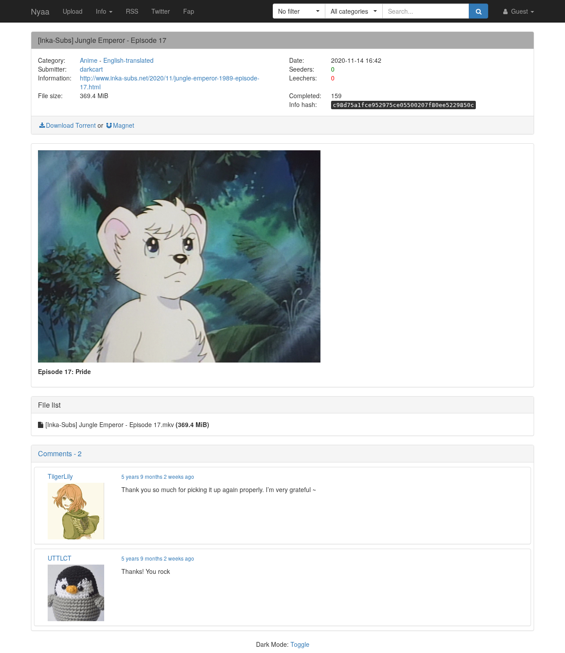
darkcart (91, 69)
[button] (299, 11)
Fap (188, 11)
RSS (132, 11)
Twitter (160, 11)
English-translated (128, 60)
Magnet (123, 125)
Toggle (299, 644)
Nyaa (40, 11)
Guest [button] (519, 11)
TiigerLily (60, 476)
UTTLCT (60, 558)
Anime (89, 60)
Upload (73, 11)
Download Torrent (71, 125)
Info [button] (102, 11)
